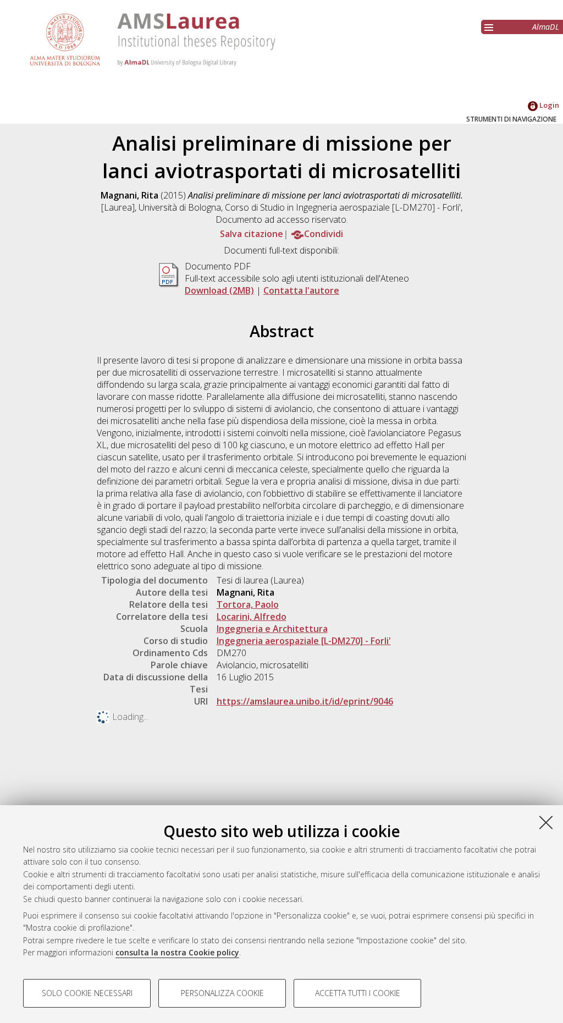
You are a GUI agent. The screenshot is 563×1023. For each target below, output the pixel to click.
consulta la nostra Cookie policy (177, 952)
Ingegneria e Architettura (272, 629)
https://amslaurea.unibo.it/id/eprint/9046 (305, 701)
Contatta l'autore (301, 290)
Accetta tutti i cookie (357, 993)
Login (548, 105)
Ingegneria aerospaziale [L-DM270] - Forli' (304, 641)
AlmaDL (545, 26)
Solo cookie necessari (87, 993)
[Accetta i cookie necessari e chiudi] (546, 822)
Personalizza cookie (222, 993)
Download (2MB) (219, 290)
